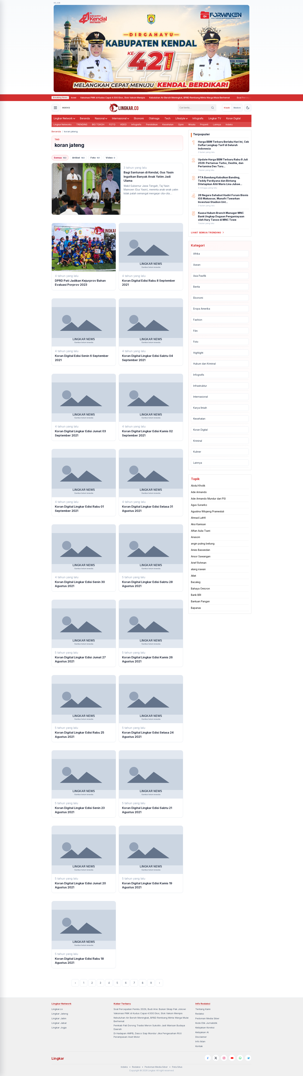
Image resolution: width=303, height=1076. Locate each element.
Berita (196, 286)
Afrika (196, 253)
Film (195, 330)
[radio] (226, 107)
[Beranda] (124, 107)
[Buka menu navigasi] (55, 108)
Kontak (199, 1046)
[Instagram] (224, 1058)
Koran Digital (233, 118)
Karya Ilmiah (200, 407)
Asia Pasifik (199, 275)
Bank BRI (196, 594)
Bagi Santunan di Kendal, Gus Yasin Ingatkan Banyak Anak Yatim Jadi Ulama (149, 176)
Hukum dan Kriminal (204, 363)
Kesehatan (167, 124)
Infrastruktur (200, 385)
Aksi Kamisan (198, 524)
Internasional (119, 118)
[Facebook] (207, 1058)
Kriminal (197, 440)
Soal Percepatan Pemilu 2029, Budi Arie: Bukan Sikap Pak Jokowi (248, 97)
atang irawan (198, 569)
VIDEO (123, 124)
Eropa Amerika (201, 308)
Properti (204, 124)
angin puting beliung (202, 543)
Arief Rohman (198, 562)
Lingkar (58, 1058)
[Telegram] (248, 1058)
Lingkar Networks (62, 124)
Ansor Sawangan (200, 556)
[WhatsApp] (240, 1058)
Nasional (100, 118)
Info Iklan (200, 1041)
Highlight (198, 352)
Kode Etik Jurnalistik (206, 1023)
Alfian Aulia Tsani (200, 530)
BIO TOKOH (98, 124)
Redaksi (199, 1013)
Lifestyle (180, 118)
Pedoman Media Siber (207, 1018)
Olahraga (154, 118)
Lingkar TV (214, 118)
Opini (181, 124)
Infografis (198, 118)
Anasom (195, 537)
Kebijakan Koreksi (204, 1027)
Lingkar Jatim (59, 1018)
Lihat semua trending (206, 232)
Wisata (191, 124)
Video (110, 157)
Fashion (197, 319)
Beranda (85, 118)
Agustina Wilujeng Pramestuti (207, 511)
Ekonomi (139, 118)
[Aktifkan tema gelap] (247, 107)
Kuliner (197, 451)
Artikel (78, 157)
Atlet (193, 575)
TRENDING (81, 124)
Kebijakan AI (202, 1032)
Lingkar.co (57, 1009)
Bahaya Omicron (200, 588)
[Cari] (212, 108)
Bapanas (196, 607)
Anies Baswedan (200, 549)
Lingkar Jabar (59, 1023)
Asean (196, 264)
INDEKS (66, 107)
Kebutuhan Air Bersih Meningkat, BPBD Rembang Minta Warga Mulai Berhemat (167, 97)
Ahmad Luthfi (198, 517)
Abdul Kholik (198, 485)
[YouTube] (232, 1058)
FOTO (112, 124)
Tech (167, 118)
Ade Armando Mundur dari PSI (208, 498)
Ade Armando (199, 492)
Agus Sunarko (199, 504)
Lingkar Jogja (59, 1027)
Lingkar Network (63, 118)
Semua (60, 157)
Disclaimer (201, 1036)
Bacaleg (195, 582)
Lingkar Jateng (60, 1013)
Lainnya (217, 124)
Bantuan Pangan (200, 601)
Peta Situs (177, 1067)
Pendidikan (152, 124)
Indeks (229, 124)
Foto (95, 157)
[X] (216, 1058)
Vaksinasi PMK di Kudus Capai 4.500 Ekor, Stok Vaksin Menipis (90, 97)
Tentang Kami (202, 1009)
